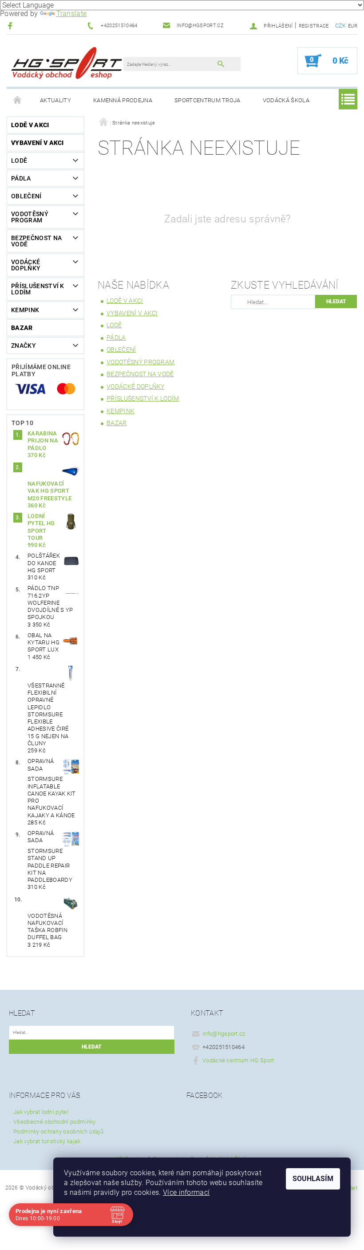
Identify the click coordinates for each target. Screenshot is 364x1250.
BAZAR (22, 327)
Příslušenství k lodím (37, 289)
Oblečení (26, 196)
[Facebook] (11, 25)
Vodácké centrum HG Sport (238, 1060)
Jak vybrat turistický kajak (47, 1141)
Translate (71, 13)
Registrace (314, 26)
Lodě (19, 160)
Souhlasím (313, 1178)
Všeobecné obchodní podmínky (54, 1121)
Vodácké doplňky (25, 265)
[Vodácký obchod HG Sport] (66, 65)
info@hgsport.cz (223, 1033)
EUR (352, 26)
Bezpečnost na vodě (36, 241)
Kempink (25, 310)
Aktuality (55, 100)
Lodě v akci (30, 125)
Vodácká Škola (286, 100)
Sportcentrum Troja (207, 100)
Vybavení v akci (37, 142)
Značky (23, 345)
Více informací (186, 1192)
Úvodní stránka (18, 100)
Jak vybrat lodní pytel (40, 1112)
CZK (340, 25)
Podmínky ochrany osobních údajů (58, 1131)
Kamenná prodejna (122, 100)
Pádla (21, 178)
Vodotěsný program (29, 217)
